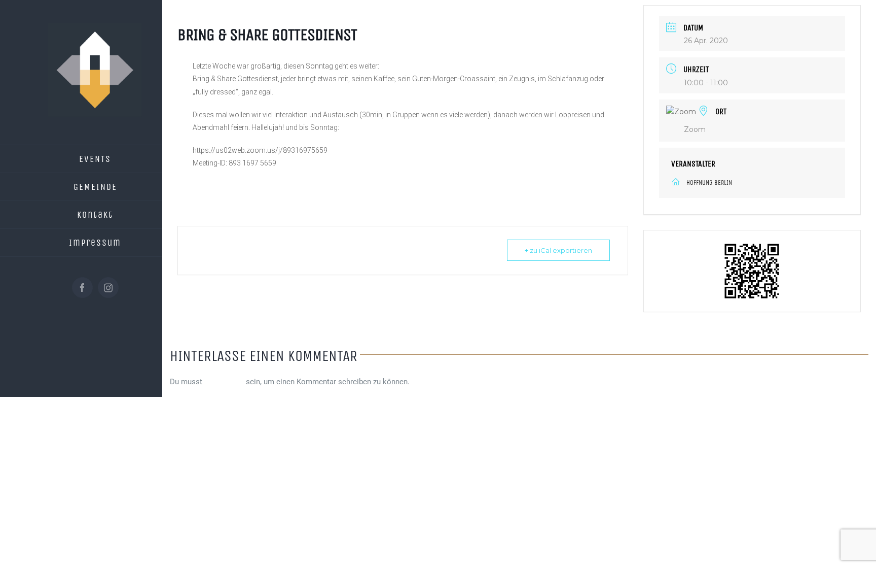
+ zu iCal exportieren (558, 250)
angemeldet (224, 381)
